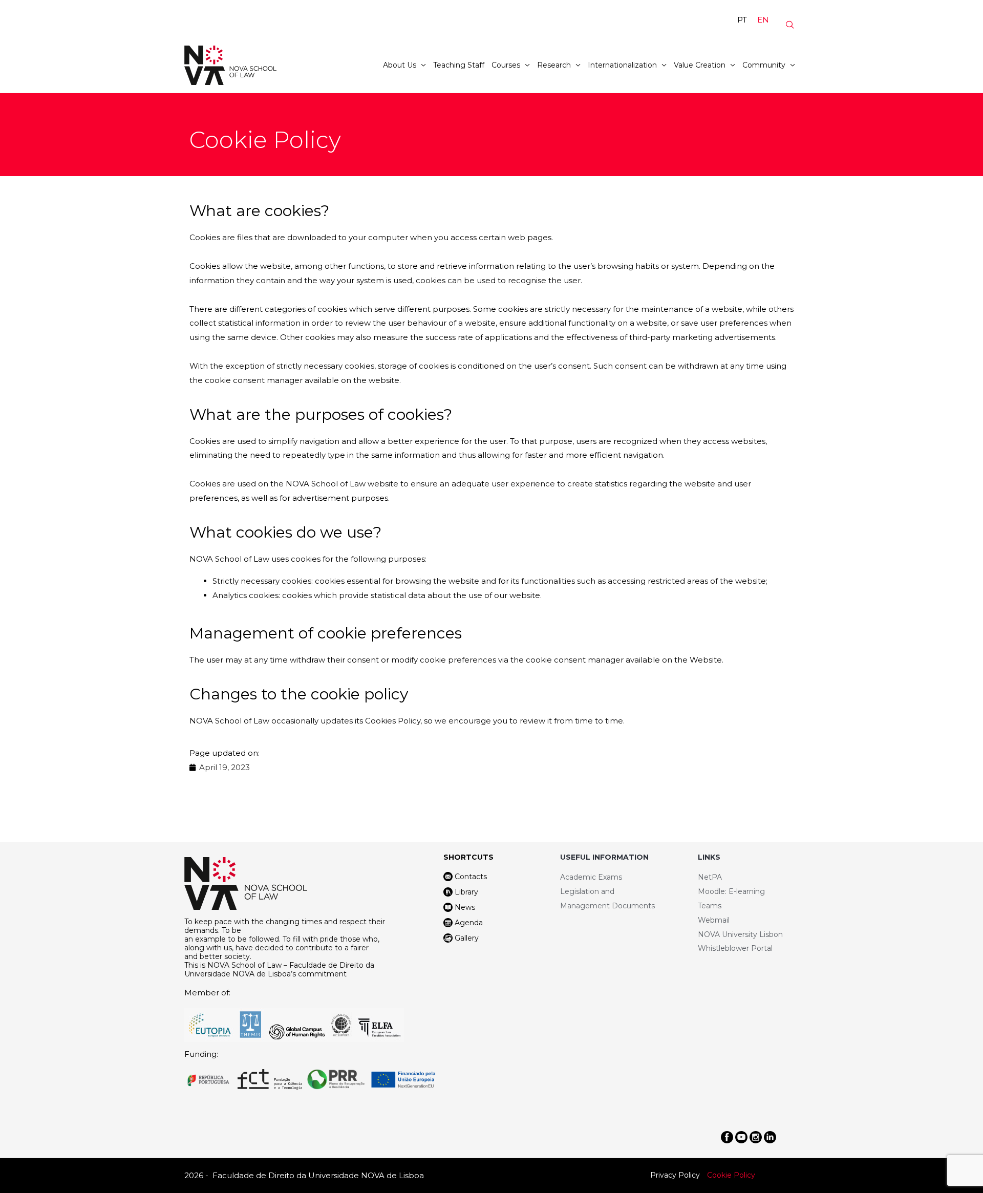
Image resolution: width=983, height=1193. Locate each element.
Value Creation (699, 65)
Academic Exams (591, 877)
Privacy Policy (675, 1175)
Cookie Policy (731, 1175)
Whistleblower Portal (735, 948)
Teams (709, 905)
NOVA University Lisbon (740, 934)
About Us (399, 65)
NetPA (710, 877)
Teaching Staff (458, 65)
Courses (506, 65)
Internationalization (622, 65)
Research (554, 65)
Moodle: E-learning (731, 891)
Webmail (714, 920)
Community (763, 65)
